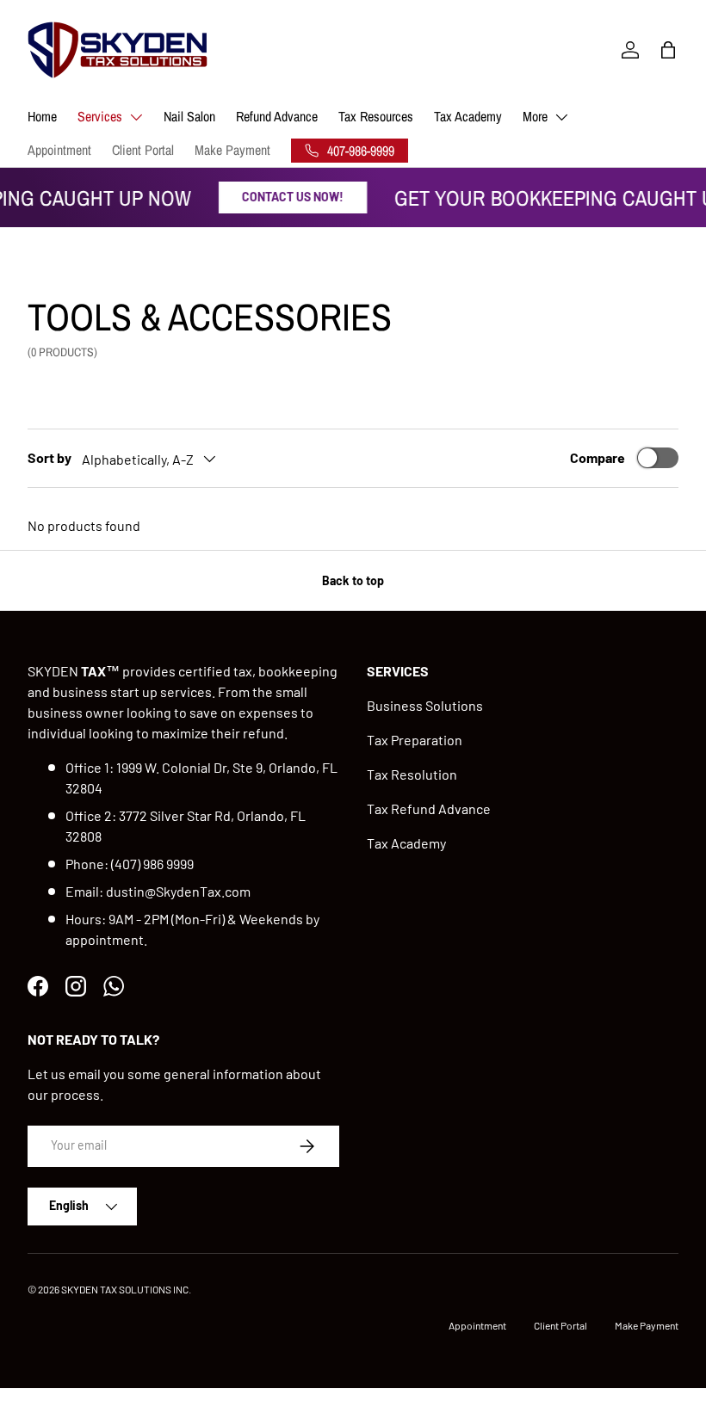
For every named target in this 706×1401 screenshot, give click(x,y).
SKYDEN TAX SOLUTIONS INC (125, 1289)
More (535, 116)
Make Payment (232, 149)
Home (42, 116)
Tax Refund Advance (429, 808)
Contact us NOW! (287, 196)
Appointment (59, 149)
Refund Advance (277, 116)
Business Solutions (425, 705)
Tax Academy (468, 116)
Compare (597, 457)
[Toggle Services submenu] (136, 117)
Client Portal (143, 149)
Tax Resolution (412, 774)
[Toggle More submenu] (561, 117)
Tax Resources (375, 116)
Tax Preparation (414, 739)
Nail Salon (189, 116)
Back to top (353, 580)
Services (99, 116)
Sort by (49, 457)
